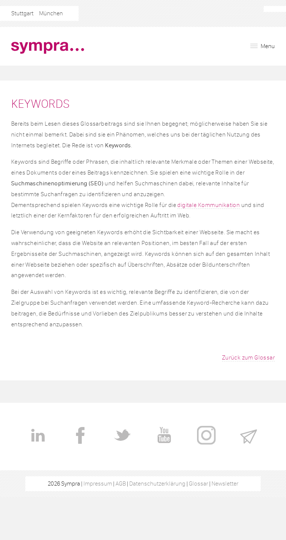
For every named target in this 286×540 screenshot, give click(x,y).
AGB (120, 483)
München (51, 13)
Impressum (97, 483)
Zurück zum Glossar (248, 357)
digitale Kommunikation (208, 204)
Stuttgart (22, 13)
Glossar (198, 483)
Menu (267, 46)
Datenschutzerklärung (157, 483)
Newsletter (225, 483)
